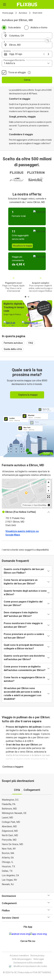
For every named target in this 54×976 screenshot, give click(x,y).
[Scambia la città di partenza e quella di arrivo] (47, 40)
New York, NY (9, 848)
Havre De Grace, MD (12, 844)
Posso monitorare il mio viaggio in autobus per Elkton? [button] (23, 625)
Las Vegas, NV (9, 879)
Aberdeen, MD (9, 826)
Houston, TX (8, 866)
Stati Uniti (37, 13)
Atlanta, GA (8, 857)
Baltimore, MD (9, 808)
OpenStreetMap (40, 505)
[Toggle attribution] (49, 505)
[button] (27, 36)
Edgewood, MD (10, 830)
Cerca (27, 79)
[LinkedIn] (28, 948)
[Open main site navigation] (4, 4)
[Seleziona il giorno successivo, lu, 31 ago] (48, 54)
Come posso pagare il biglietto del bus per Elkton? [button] (23, 603)
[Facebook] (25, 948)
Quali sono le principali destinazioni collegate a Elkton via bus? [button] (24, 647)
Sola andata (14, 27)
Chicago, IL (7, 862)
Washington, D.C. (10, 799)
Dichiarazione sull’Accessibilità (28, 962)
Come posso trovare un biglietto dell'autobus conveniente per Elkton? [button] (24, 668)
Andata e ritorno (38, 27)
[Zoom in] (48, 482)
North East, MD (10, 835)
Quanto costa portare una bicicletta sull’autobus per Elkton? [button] (24, 657)
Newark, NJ (8, 884)
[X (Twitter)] (29, 948)
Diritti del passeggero (22, 959)
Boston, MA (8, 853)
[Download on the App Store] (38, 934)
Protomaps (26, 505)
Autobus (23, 13)
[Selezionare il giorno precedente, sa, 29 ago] (44, 54)
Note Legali (38, 959)
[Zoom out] (48, 486)
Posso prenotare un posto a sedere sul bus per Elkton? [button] (24, 636)
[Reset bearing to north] (48, 491)
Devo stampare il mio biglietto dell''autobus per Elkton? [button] (21, 614)
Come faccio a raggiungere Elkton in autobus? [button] (24, 679)
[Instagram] (26, 948)
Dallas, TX (7, 871)
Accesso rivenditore (19, 955)
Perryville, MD (9, 839)
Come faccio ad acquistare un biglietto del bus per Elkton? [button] (21, 582)
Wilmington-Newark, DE (14, 813)
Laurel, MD (7, 817)
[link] (27, 408)
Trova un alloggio (17, 72)
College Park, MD (11, 822)
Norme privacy (37, 955)
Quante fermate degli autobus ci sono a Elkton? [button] (25, 592)
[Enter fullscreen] (48, 497)
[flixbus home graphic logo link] (27, 4)
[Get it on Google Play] (19, 934)
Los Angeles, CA (10, 875)
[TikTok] (30, 948)
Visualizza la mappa (22, 246)
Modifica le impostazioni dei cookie (30, 966)
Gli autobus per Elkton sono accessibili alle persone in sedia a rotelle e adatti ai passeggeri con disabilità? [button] (22, 693)
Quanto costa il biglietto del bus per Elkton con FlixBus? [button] (24, 571)
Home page (7, 13)
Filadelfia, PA (8, 804)
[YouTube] (27, 948)
